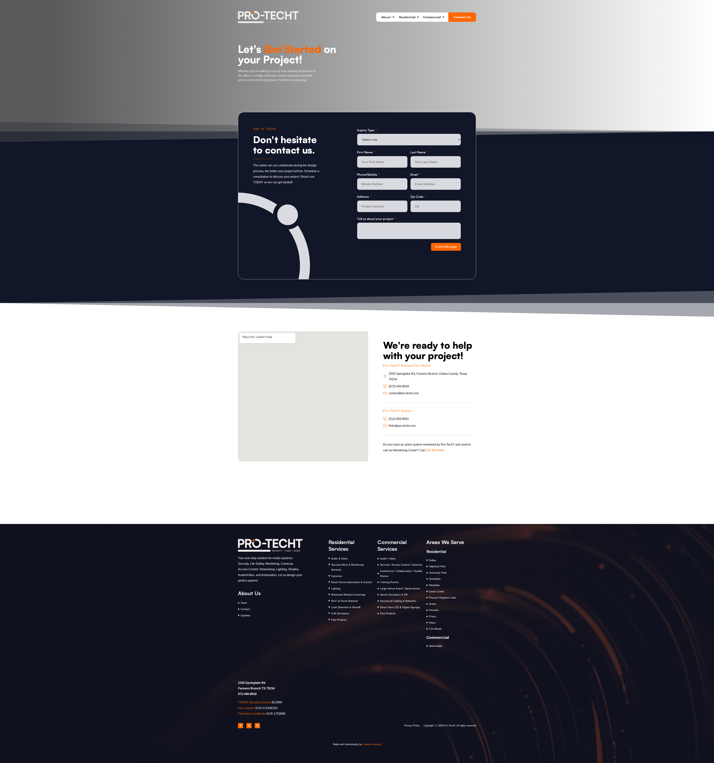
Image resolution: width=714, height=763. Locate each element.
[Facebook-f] (240, 725)
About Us (249, 593)
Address (363, 197)
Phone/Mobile (367, 174)
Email (414, 174)
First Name (365, 152)
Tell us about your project (375, 219)
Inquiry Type (365, 130)
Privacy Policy (412, 725)
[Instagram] (257, 725)
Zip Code (416, 197)
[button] (386, 17)
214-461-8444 (435, 450)
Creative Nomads (372, 744)
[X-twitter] (249, 725)
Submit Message (446, 246)
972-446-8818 (247, 694)
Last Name (418, 152)
